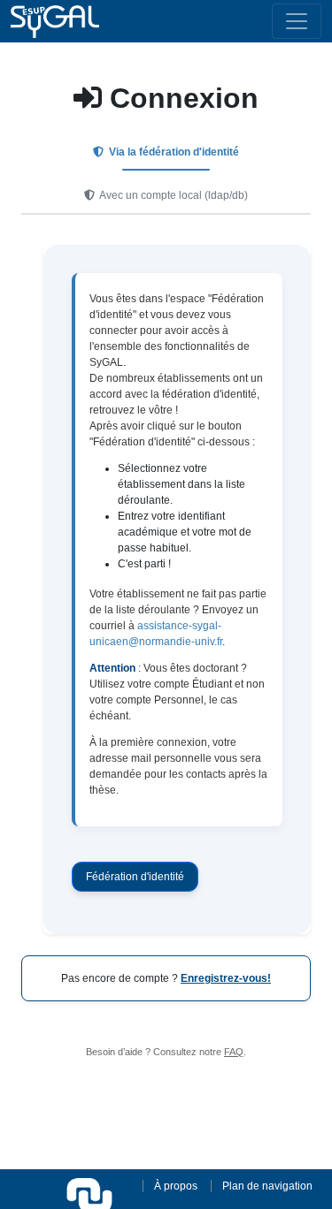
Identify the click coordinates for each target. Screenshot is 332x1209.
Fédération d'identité (135, 877)
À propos (175, 1186)
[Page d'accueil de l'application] (55, 21)
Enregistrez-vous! (226, 978)
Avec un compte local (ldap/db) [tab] (172, 195)
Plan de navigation (267, 1186)
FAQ (233, 1051)
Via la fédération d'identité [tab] (172, 152)
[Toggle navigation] (296, 21)
